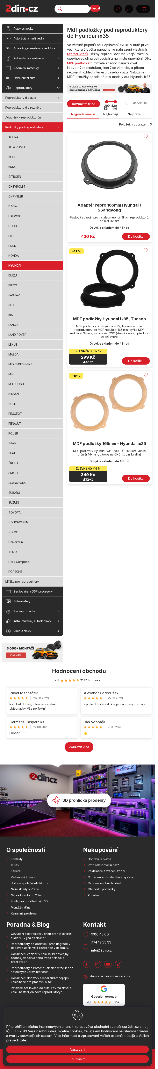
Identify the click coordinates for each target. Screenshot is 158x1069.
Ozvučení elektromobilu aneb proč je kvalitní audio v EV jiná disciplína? (41, 935)
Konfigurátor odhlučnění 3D (29, 901)
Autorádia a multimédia (29, 38)
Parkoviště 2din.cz (23, 877)
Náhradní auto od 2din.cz (28, 895)
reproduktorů (77, 54)
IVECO (12, 285)
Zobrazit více (79, 747)
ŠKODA (13, 463)
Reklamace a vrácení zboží (106, 871)
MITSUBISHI (16, 384)
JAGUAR (14, 295)
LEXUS (12, 344)
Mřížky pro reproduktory (22, 581)
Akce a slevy (22, 631)
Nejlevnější (111, 114)
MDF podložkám (79, 63)
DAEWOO (14, 216)
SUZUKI (13, 502)
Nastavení (77, 1049)
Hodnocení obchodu (79, 671)
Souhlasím (77, 1059)
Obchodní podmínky (101, 889)
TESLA (12, 552)
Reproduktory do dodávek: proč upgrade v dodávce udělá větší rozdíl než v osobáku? (40, 945)
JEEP (11, 305)
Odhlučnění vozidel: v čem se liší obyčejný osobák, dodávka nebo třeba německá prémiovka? (40, 958)
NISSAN (13, 394)
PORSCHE (15, 571)
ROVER (13, 433)
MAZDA (13, 354)
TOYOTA (14, 512)
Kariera (16, 871)
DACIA (12, 206)
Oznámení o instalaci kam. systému (111, 877)
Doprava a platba (99, 859)
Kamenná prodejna (24, 913)
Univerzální (15, 542)
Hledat (95, 8)
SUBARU (14, 492)
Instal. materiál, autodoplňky (32, 621)
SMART (13, 473)
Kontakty (17, 859)
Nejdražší (135, 114)
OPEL (12, 404)
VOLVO (13, 532)
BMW (12, 166)
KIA (10, 315)
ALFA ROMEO (17, 147)
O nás (15, 865)
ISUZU (12, 275)
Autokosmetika (24, 28)
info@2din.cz (101, 950)
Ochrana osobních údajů (104, 883)
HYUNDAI (14, 265)
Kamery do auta (24, 611)
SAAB (12, 443)
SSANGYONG (17, 483)
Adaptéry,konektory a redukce (35, 48)
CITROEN (14, 176)
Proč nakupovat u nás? (103, 865)
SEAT (12, 453)
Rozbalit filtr (81, 104)
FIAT (11, 236)
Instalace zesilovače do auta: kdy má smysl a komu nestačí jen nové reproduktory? (41, 989)
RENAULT (14, 423)
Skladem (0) (139, 103)
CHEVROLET (17, 186)
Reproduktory (23, 87)
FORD (12, 245)
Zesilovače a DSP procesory (33, 591)
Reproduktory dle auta (20, 97)
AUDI (11, 157)
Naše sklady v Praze (25, 889)
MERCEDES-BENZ (20, 364)
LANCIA (13, 325)
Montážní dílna (20, 907)
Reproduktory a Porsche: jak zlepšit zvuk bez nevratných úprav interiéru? (42, 970)
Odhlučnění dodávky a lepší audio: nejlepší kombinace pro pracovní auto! (40, 980)
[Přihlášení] (129, 9)
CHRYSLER (15, 196)
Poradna (93, 895)
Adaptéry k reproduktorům (23, 117)
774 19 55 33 (101, 942)
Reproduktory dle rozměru (23, 107)
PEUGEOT (15, 413)
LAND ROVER (17, 334)
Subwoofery (22, 601)
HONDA (13, 255)
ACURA (13, 137)
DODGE (13, 226)
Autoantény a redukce (29, 58)
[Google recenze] (103, 994)
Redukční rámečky (26, 68)
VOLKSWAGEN (18, 522)
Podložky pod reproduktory (24, 127)
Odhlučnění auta (24, 78)
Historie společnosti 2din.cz (29, 883)
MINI (11, 374)
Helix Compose (18, 562)
